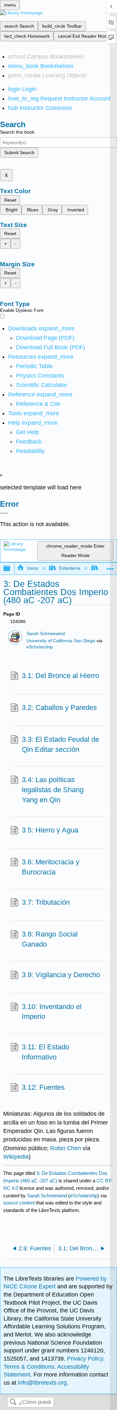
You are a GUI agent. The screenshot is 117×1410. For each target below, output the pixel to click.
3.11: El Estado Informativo (45, 1052)
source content (19, 1202)
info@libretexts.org (41, 1382)
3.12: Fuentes (43, 1087)
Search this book (17, 132)
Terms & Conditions (29, 1366)
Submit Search (19, 152)
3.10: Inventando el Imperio (52, 1012)
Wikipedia (16, 1156)
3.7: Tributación (46, 902)
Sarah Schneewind (45, 633)
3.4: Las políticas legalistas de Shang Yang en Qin (53, 790)
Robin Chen (65, 1148)
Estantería (70, 568)
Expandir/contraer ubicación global (110, 567)
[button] (29, 441)
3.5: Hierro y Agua (50, 830)
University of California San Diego (60, 640)
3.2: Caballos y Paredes (59, 707)
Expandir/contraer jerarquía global (11, 569)
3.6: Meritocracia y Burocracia (50, 867)
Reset (10, 200)
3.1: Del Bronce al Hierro (60, 676)
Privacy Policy (85, 1358)
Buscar (13, 1402)
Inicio (32, 568)
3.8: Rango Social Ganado (50, 939)
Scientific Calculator (41, 385)
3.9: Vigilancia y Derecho (61, 975)
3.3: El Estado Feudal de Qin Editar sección (60, 744)
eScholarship (39, 647)
